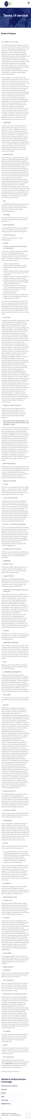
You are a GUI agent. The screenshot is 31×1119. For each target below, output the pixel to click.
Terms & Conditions (15, 1115)
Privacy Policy (5, 1115)
